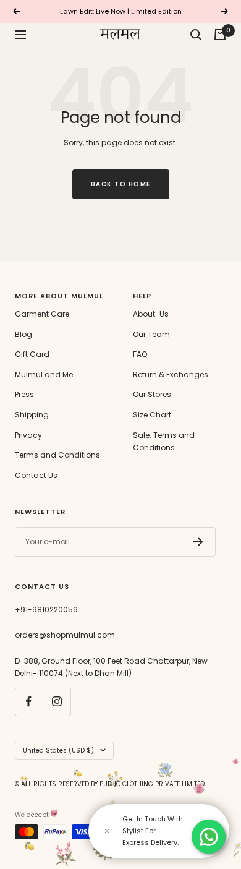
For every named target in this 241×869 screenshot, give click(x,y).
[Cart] (220, 34)
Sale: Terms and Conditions (164, 441)
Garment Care (42, 314)
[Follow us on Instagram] (56, 702)
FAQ (140, 354)
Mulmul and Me (44, 374)
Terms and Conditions (57, 455)
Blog (23, 334)
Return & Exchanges (170, 374)
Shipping (32, 414)
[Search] (195, 34)
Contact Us (36, 475)
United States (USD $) (58, 750)
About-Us (151, 314)
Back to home (121, 184)
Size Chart (152, 414)
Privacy (28, 435)
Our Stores (152, 394)
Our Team (151, 334)
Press (24, 394)
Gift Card (32, 354)
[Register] (198, 541)
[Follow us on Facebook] (29, 702)
